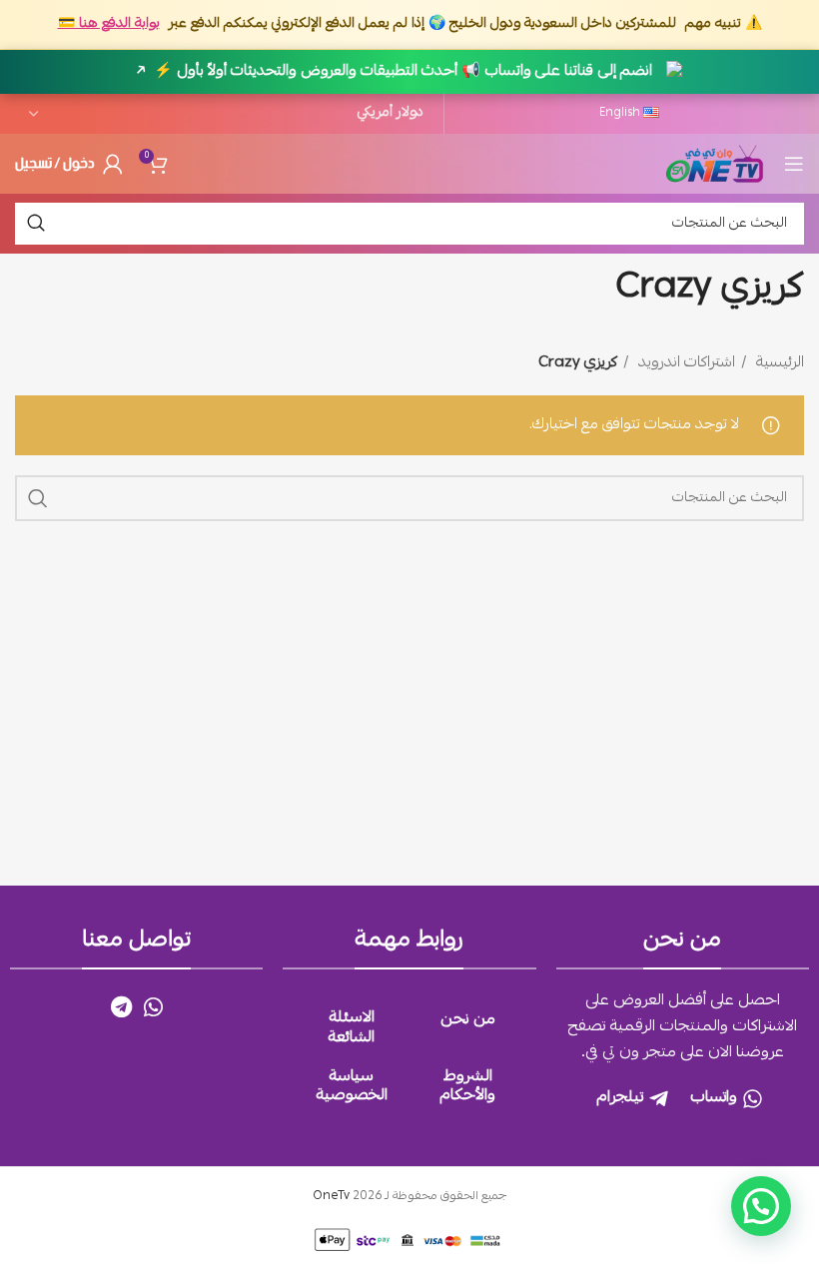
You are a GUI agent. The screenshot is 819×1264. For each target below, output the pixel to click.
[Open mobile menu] (794, 164)
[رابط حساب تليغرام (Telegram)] (121, 1006)
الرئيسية (778, 363)
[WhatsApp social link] (153, 1006)
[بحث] (36, 224)
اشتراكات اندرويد (684, 363)
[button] (761, 1206)
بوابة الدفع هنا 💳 (109, 24)
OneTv (331, 1196)
